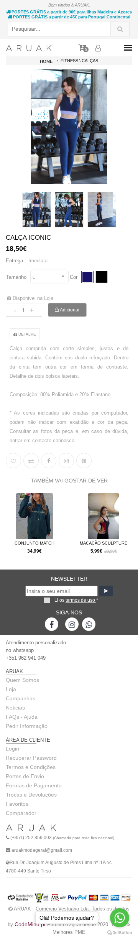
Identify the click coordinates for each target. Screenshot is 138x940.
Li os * (76, 600)
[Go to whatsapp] (119, 917)
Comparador (21, 813)
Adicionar (69, 310)
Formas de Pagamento (34, 785)
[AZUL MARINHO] (87, 277)
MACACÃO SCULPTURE (103, 543)
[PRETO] (101, 277)
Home (46, 61)
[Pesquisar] (120, 28)
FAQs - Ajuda (22, 717)
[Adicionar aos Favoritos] (13, 460)
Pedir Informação (27, 726)
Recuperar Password (31, 758)
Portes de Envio (25, 776)
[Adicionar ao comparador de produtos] (31, 460)
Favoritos (17, 804)
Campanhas (20, 698)
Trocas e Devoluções (31, 795)
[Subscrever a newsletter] (106, 591)
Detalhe (26, 334)
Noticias (15, 708)
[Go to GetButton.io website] (119, 932)
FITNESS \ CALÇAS (79, 60)
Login (12, 749)
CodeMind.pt (30, 924)
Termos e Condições (31, 767)
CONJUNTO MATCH (34, 543)
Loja (11, 689)
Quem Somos (22, 680)
